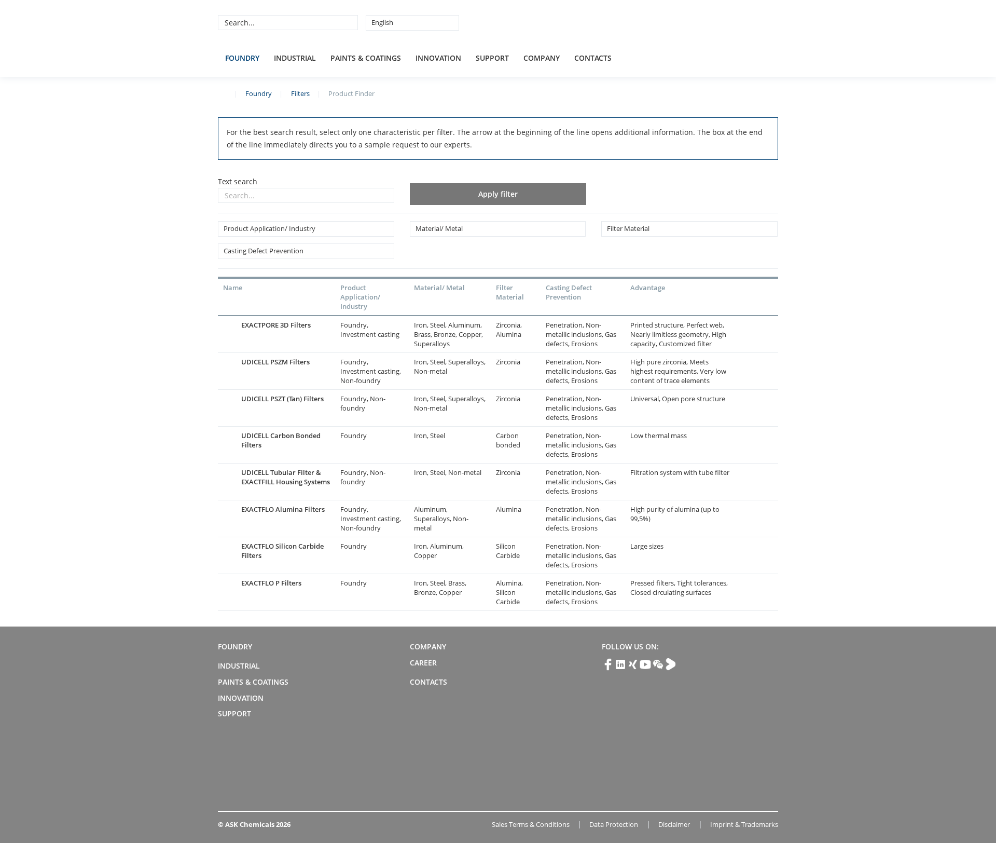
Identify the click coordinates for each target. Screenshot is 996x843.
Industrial (295, 58)
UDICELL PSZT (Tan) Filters (282, 398)
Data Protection (613, 824)
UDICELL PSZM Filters (275, 361)
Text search (237, 181)
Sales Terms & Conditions (531, 824)
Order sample (762, 334)
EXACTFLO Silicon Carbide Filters (282, 550)
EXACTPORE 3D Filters (276, 325)
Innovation (438, 58)
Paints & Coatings (365, 58)
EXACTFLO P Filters (271, 583)
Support (492, 58)
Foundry (242, 58)
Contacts (593, 58)
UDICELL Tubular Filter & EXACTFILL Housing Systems (285, 477)
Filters (300, 93)
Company (541, 58)
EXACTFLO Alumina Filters (283, 509)
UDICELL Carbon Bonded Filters (281, 440)
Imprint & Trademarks (744, 824)
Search (348, 22)
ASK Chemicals (701, 22)
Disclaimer (674, 824)
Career (423, 663)
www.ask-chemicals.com (222, 93)
